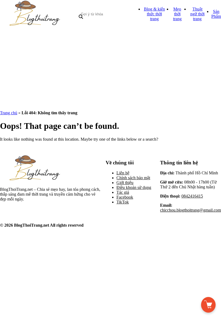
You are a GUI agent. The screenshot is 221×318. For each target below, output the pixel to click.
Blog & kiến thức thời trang (154, 14)
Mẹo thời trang (177, 14)
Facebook (124, 197)
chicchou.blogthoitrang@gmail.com (190, 210)
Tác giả (122, 192)
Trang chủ (8, 112)
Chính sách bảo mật (133, 177)
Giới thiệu (124, 182)
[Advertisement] (110, 68)
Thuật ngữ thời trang (197, 14)
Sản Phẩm (216, 14)
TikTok (122, 202)
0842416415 (192, 196)
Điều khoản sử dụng (133, 187)
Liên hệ (122, 173)
